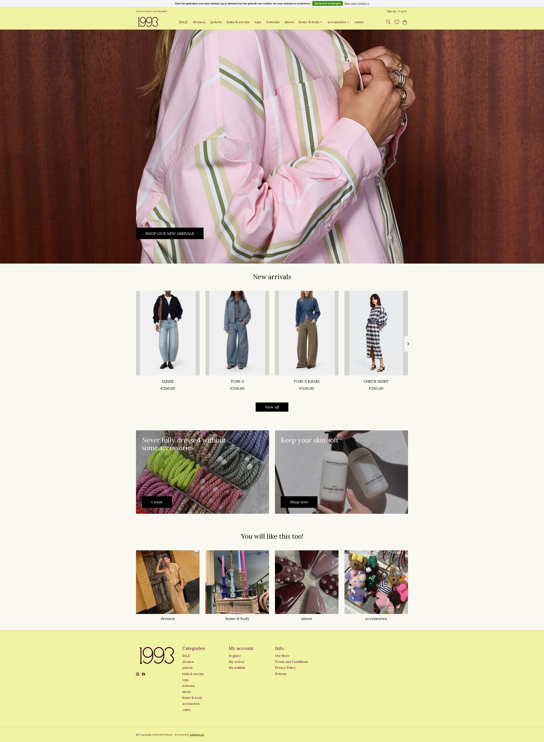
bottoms (272, 22)
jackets (216, 22)
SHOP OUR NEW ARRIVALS (169, 233)
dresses (199, 22)
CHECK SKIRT (376, 381)
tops (258, 22)
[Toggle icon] (388, 22)
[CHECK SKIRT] (376, 333)
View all (272, 407)
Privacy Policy (285, 668)
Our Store (282, 656)
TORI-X (237, 381)
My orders (236, 662)
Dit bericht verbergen (327, 3)
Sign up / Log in (397, 11)
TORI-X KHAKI (307, 381)
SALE (183, 22)
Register (235, 656)
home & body (237, 618)
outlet (359, 22)
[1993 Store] (147, 22)
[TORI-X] (237, 333)
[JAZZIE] (168, 333)
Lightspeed (197, 734)
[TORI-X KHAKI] (307, 333)
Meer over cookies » (356, 3)
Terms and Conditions (291, 662)
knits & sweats (238, 22)
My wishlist (237, 668)
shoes (289, 22)
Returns (280, 674)
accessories (376, 618)
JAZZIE (168, 381)
